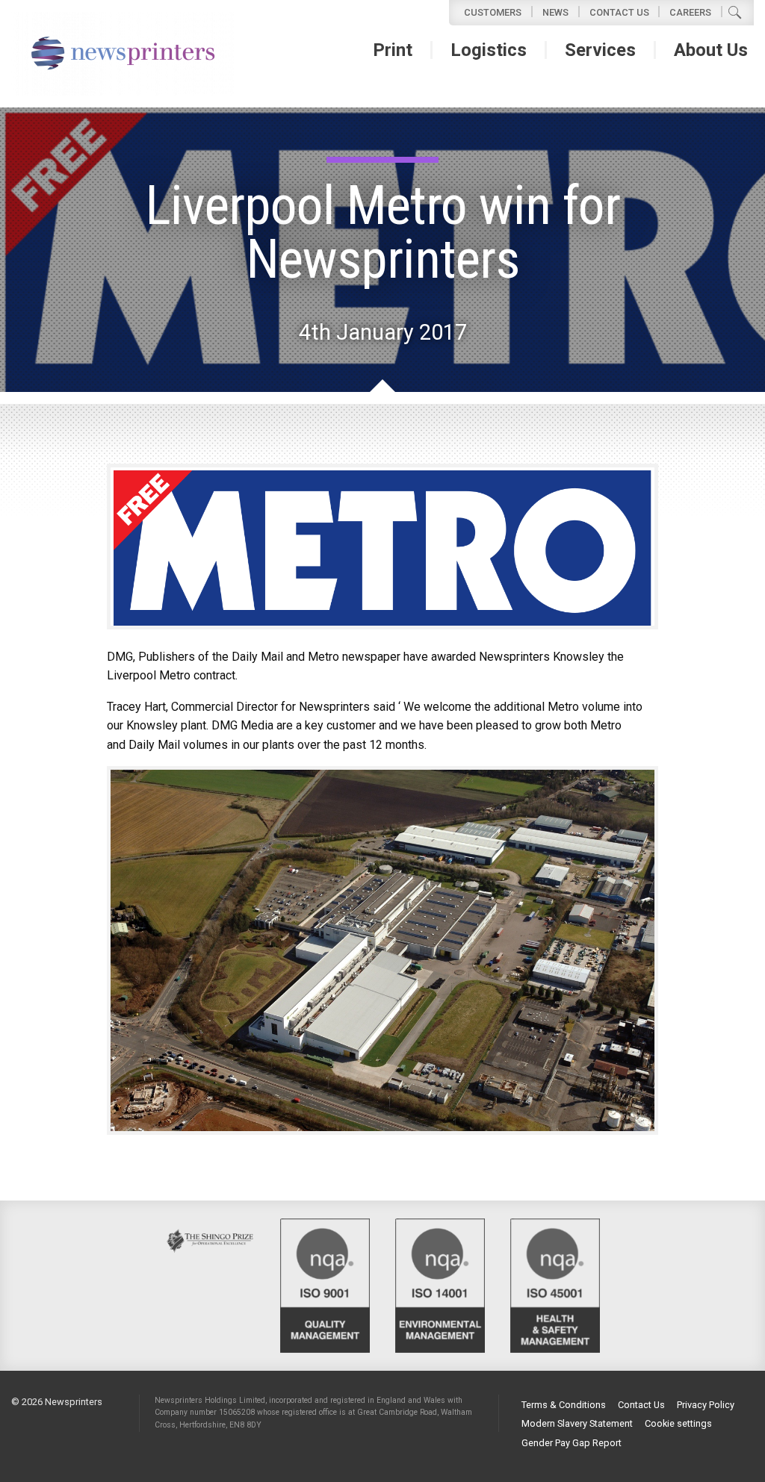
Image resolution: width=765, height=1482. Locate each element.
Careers (690, 12)
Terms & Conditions (563, 1405)
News (555, 12)
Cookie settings (678, 1424)
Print (392, 50)
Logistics (488, 50)
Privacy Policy (705, 1405)
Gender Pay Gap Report (571, 1443)
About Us (711, 50)
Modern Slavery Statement (577, 1424)
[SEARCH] (735, 12)
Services (600, 50)
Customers (492, 12)
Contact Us (619, 12)
